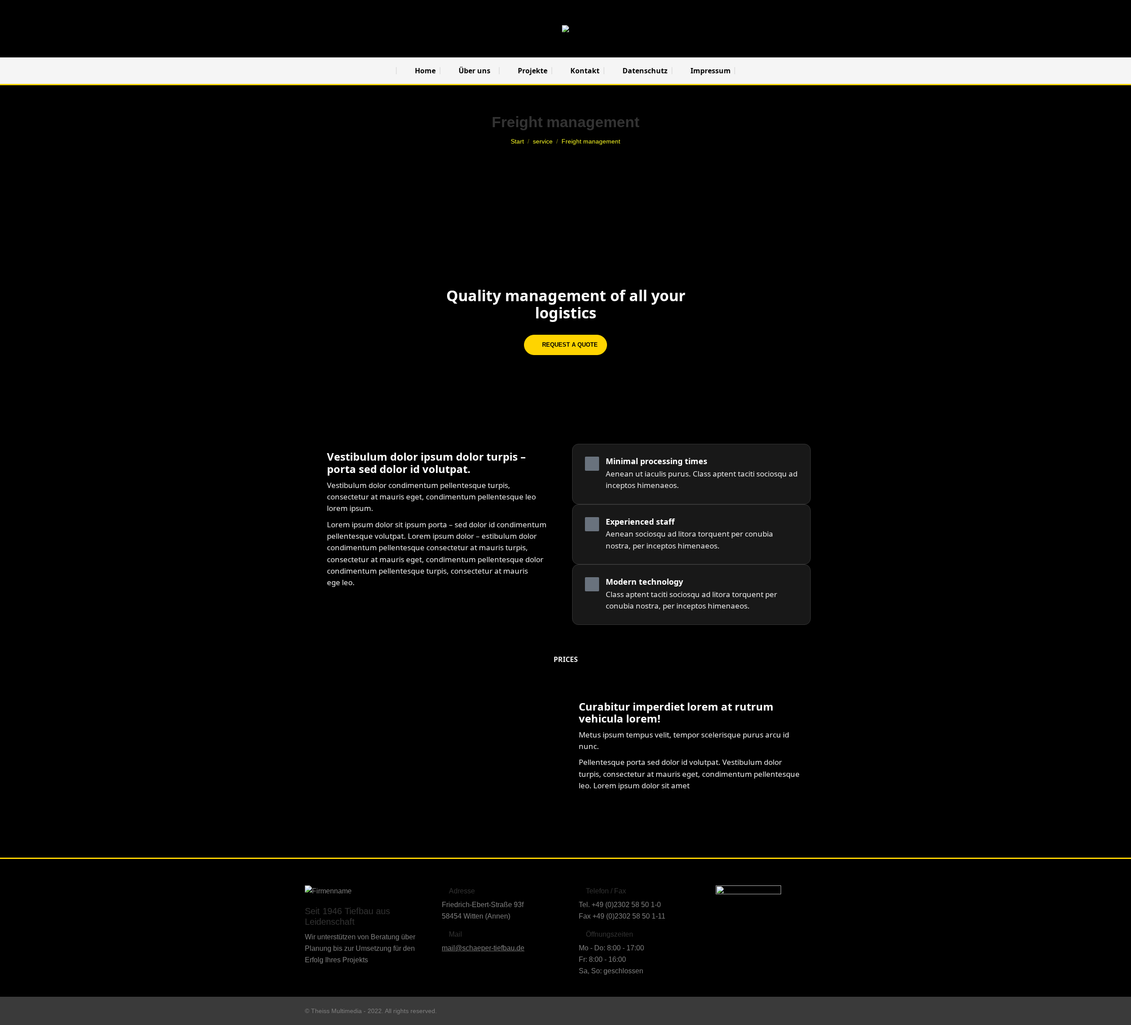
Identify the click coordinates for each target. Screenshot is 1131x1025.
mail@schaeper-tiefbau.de (483, 948)
